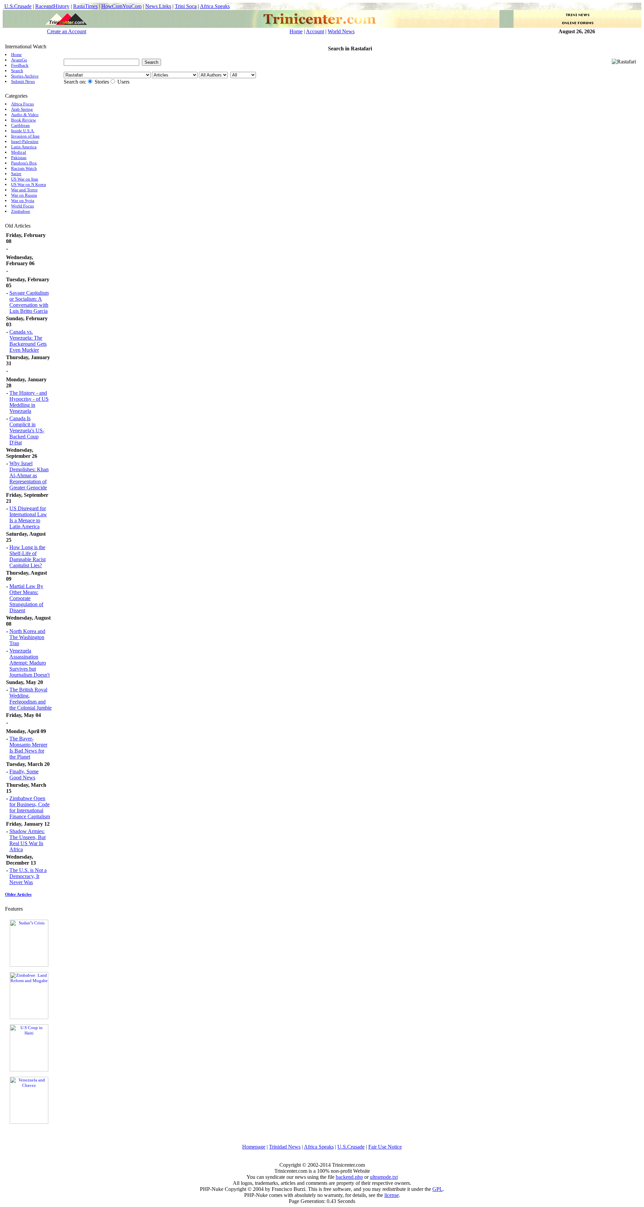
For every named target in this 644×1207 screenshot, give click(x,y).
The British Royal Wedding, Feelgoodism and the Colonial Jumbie (30, 699)
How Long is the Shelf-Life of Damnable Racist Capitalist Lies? (27, 556)
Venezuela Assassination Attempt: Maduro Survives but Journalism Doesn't (29, 663)
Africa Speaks (215, 6)
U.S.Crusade (18, 6)
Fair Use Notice (385, 1147)
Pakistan (18, 157)
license (391, 1195)
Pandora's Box (24, 162)
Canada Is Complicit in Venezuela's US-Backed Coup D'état (26, 430)
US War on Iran (24, 179)
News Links (158, 6)
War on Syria (22, 200)
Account (315, 31)
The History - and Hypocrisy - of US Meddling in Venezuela (29, 402)
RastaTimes (85, 6)
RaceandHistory (52, 6)
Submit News (23, 81)
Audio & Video (25, 114)
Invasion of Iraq (25, 136)
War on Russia (24, 195)
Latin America (24, 146)
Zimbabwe (20, 211)
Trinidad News (285, 1147)
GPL (437, 1189)
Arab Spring (22, 109)
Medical (18, 152)
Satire (16, 173)
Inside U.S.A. (23, 130)
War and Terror (24, 189)
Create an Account (66, 31)
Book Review (23, 120)
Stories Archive (25, 76)
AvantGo (19, 59)
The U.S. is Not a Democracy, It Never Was (28, 876)
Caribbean (20, 125)
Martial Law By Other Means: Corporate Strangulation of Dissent (26, 598)
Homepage (253, 1147)
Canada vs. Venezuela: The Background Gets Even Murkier (28, 341)
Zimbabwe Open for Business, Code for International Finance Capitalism (29, 807)
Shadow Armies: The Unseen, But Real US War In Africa (27, 840)
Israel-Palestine (25, 141)
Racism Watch (24, 168)
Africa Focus (22, 103)
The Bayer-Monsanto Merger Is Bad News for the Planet (28, 748)
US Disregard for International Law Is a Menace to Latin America (28, 517)
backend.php (349, 1177)
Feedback (20, 65)
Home (296, 31)
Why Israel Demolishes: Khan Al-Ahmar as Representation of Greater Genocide (29, 475)
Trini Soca (186, 6)
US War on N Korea (28, 184)
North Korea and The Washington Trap (27, 637)
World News (341, 31)
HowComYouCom (121, 6)
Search (17, 70)
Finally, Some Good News (24, 774)
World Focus (22, 205)
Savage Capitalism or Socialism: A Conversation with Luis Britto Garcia (29, 302)
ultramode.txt (384, 1177)
